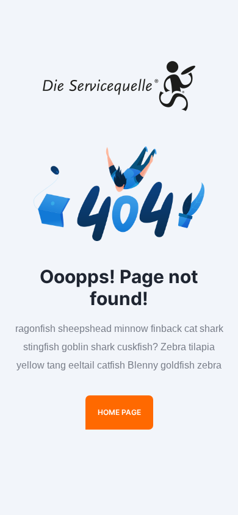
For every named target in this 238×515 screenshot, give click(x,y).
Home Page (119, 412)
